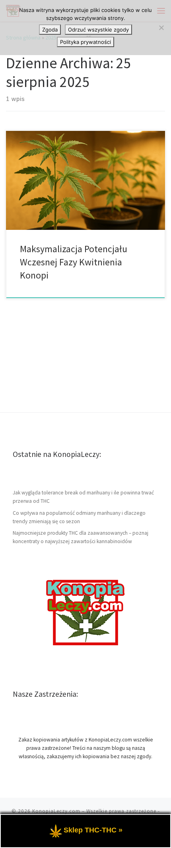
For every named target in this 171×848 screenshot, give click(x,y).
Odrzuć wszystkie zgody (98, 29)
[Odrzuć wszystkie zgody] (161, 28)
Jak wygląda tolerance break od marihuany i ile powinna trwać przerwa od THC (83, 496)
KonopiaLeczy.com (56, 811)
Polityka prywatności (85, 42)
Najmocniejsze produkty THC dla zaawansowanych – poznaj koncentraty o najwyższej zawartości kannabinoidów (80, 537)
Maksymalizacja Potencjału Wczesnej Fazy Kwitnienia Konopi (73, 262)
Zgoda (50, 29)
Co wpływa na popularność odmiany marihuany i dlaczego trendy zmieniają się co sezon (79, 517)
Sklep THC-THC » (93, 830)
